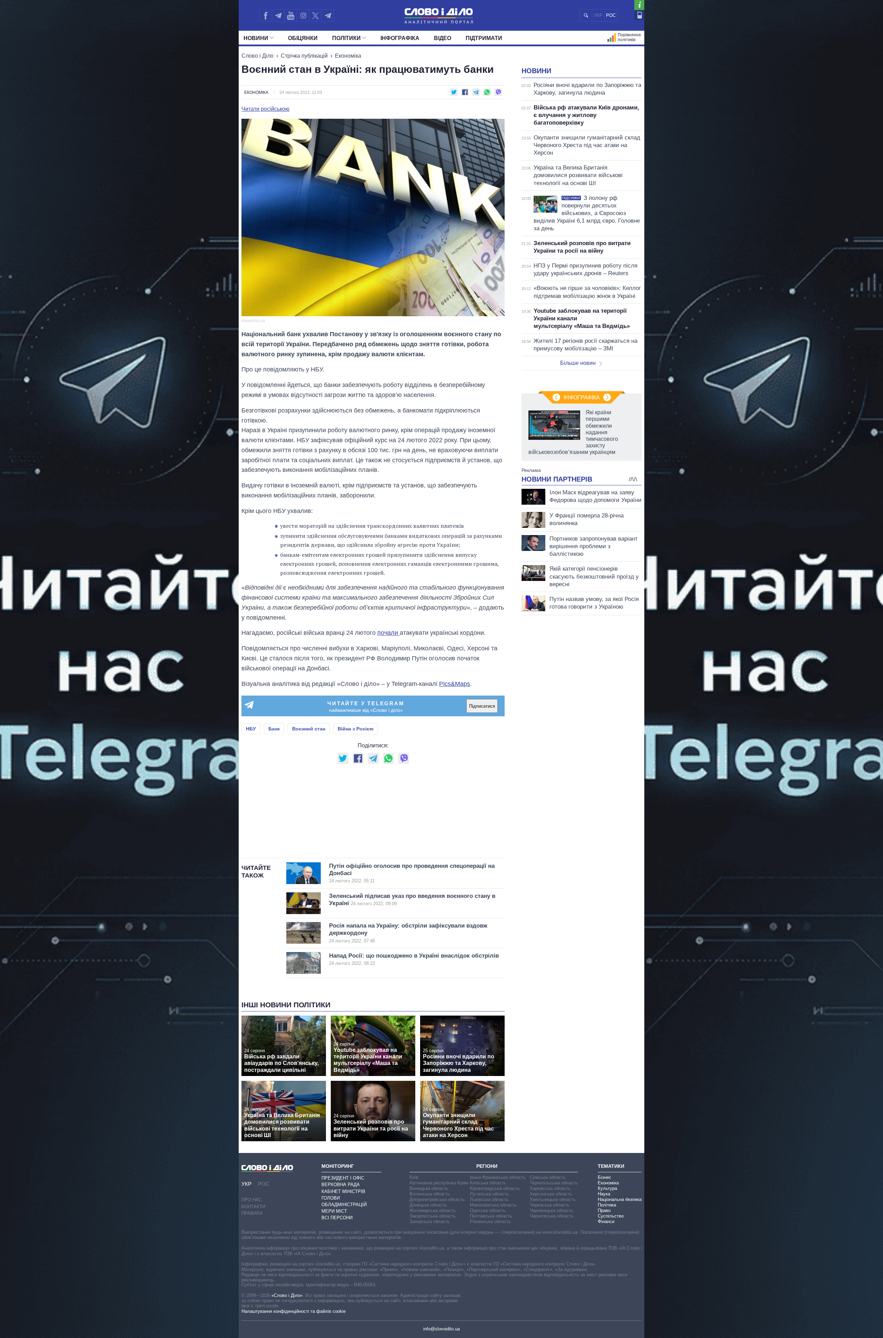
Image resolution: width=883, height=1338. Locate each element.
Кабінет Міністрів (343, 1191)
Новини (256, 38)
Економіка (348, 56)
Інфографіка (399, 38)
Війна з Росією (356, 728)
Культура (607, 1188)
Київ (413, 1177)
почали (388, 632)
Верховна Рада (340, 1184)
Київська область (488, 1182)
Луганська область (489, 1193)
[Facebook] (265, 15)
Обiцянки (303, 38)
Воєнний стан (308, 728)
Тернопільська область (554, 1182)
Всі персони (337, 1217)
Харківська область (550, 1188)
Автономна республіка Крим (438, 1182)
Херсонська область (551, 1193)
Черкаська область (549, 1205)
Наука (604, 1193)
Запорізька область (429, 1221)
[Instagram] (303, 15)
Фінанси (606, 1221)
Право (604, 1210)
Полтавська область (491, 1216)
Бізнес (604, 1177)
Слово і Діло (257, 56)
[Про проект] (639, 5)
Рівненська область (490, 1221)
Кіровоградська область (495, 1188)
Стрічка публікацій (304, 56)
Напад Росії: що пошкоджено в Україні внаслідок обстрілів (414, 959)
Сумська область (548, 1177)
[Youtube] (290, 15)
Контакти (253, 1206)
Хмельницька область (553, 1199)
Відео (442, 38)
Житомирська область (432, 1210)
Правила (252, 1213)
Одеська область (488, 1210)
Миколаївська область (493, 1205)
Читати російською (265, 109)
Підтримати (484, 38)
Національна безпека (620, 1199)
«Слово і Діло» (286, 1295)
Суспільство (611, 1216)
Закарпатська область (432, 1216)
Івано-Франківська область (498, 1177)
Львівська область (489, 1199)
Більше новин (578, 363)
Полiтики (346, 38)
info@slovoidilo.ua (441, 1328)
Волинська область (429, 1193)
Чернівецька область (551, 1210)
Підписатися (482, 706)
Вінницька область (428, 1188)
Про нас (251, 1199)
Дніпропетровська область (437, 1199)
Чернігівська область (552, 1216)
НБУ (251, 728)
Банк (274, 728)
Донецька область (428, 1205)
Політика (607, 1205)
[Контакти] (639, 15)
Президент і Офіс (342, 1178)
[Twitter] (315, 15)
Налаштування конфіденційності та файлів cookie (293, 1311)
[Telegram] (278, 15)
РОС (611, 15)
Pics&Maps (454, 683)
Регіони (486, 1166)
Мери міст (334, 1211)
